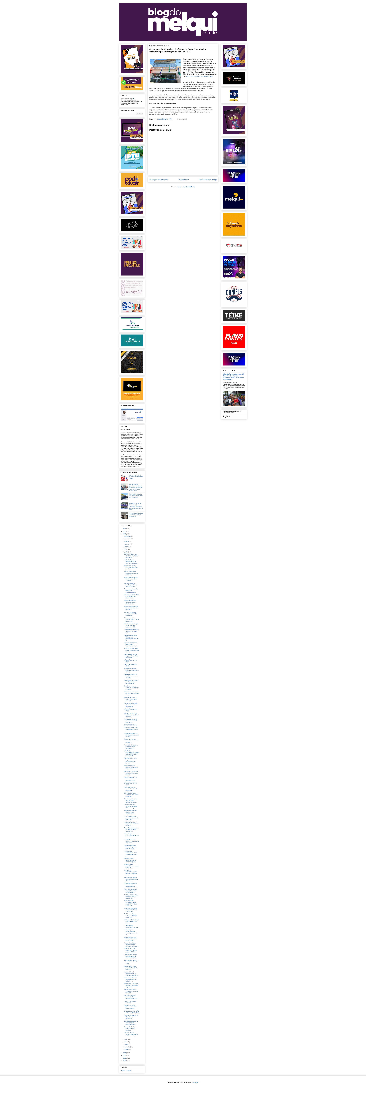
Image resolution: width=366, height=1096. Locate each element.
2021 (124, 1053)
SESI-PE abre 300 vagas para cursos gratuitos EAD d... (130, 950)
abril (125, 1042)
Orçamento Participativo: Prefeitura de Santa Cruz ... (131, 631)
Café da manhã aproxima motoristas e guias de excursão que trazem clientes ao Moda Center (135, 487)
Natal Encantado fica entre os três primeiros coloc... (130, 778)
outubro (127, 541)
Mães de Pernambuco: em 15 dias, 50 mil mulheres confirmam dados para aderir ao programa (233, 376)
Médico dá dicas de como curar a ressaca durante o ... (131, 740)
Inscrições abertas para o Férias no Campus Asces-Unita (136, 514)
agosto (126, 546)
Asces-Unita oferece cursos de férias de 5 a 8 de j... (131, 567)
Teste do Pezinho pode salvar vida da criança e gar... (131, 650)
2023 (124, 531)
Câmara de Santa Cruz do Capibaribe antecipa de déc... (131, 1022)
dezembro (127, 536)
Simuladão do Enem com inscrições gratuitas (130, 1028)
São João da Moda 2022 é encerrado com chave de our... (131, 596)
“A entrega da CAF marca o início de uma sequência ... (131, 841)
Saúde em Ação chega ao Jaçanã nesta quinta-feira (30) (131, 625)
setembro (127, 544)
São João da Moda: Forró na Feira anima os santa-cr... (131, 794)
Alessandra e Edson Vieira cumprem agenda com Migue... (131, 944)
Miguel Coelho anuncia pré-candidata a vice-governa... (131, 608)
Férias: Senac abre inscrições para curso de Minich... (131, 573)
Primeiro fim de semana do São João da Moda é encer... (131, 693)
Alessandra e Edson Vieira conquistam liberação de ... (130, 602)
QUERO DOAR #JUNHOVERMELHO (131, 926)
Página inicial (183, 180)
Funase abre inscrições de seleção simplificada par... (131, 590)
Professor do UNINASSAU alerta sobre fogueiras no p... (130, 853)
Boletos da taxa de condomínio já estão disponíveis (131, 788)
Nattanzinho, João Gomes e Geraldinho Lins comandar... (131, 1006)
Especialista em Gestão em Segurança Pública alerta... (131, 681)
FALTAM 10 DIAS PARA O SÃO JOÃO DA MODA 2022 (131, 896)
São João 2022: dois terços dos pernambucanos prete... (130, 760)
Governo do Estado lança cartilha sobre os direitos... (130, 613)
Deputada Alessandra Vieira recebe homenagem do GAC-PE (131, 638)
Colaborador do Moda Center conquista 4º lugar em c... (130, 720)
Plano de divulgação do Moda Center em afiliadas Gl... (131, 1016)
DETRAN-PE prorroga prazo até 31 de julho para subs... (131, 555)
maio (126, 1039)
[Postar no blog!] (180, 119)
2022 (124, 534)
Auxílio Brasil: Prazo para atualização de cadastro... (130, 967)
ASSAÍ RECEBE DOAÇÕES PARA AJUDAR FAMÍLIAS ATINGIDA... (130, 903)
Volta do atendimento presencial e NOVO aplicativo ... (130, 979)
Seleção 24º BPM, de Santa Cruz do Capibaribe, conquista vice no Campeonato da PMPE (136, 506)
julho (126, 549)
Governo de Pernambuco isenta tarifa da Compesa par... (130, 872)
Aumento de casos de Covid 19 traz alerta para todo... (130, 699)
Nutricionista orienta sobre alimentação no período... (131, 670)
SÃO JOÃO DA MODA (130, 725)
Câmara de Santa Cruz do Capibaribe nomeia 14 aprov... (131, 735)
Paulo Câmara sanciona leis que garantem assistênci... (131, 829)
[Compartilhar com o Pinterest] (186, 119)
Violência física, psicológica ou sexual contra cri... (131, 866)
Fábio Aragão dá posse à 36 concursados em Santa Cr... (131, 835)
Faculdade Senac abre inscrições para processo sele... (131, 746)
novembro (127, 539)
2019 (124, 1058)
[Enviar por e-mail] (178, 119)
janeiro (126, 1049)
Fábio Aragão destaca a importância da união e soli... (131, 962)
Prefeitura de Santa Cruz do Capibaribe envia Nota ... (130, 915)
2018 (124, 1060)
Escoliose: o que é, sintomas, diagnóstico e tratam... (131, 687)
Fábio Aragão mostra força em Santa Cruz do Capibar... (131, 656)
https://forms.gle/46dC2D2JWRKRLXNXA (199, 76)
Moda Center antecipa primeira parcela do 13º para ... (131, 579)
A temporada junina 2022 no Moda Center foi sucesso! (131, 619)
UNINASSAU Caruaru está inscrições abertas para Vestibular (136, 495)
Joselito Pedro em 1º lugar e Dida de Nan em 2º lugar (136, 476)
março (126, 1044)
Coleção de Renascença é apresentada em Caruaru (131, 921)
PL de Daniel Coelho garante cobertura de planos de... (131, 818)
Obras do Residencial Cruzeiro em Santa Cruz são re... (130, 909)
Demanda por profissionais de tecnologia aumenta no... (130, 932)
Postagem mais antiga (208, 180)
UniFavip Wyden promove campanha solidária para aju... (131, 1034)
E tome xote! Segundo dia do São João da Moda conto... (131, 705)
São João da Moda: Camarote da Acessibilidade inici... (131, 996)
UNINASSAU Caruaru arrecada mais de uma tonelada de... (130, 956)
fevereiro (127, 1047)
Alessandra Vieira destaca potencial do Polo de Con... (131, 767)
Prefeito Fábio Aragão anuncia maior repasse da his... (130, 812)
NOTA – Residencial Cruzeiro (130, 1001)
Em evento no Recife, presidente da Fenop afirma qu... (131, 879)
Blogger (195, 1082)
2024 (124, 528)
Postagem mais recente (158, 180)
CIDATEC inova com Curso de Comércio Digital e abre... (130, 938)
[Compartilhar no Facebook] (184, 119)
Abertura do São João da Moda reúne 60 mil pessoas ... (131, 715)
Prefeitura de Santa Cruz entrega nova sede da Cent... (130, 847)
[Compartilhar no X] (182, 119)
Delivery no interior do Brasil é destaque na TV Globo (131, 676)
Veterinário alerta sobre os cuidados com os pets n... (131, 729)
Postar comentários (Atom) (186, 187)
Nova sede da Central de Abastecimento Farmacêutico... (130, 890)
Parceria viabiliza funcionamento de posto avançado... (130, 860)
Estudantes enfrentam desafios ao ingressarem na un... (131, 644)
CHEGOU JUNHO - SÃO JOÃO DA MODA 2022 (131, 1011)
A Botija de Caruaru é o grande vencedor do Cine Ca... (131, 773)
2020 (124, 1055)
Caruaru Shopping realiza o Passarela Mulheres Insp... (130, 806)
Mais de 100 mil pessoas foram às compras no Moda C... (131, 973)
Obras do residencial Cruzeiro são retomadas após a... (131, 885)
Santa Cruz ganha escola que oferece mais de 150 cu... (130, 584)
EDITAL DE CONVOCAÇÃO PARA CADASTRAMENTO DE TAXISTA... (131, 753)
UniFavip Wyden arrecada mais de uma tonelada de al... (131, 561)
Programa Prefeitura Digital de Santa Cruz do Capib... (131, 823)
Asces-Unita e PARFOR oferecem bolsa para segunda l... (131, 985)
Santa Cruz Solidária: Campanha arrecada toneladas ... (131, 991)
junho (126, 552)
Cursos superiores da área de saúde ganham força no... (130, 800)
